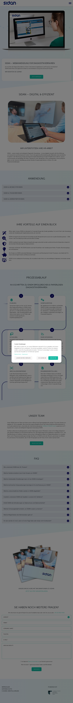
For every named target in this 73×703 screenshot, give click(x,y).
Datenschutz (17, 354)
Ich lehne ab (42, 358)
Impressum (25, 354)
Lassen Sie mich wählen (23, 358)
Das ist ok (53, 358)
